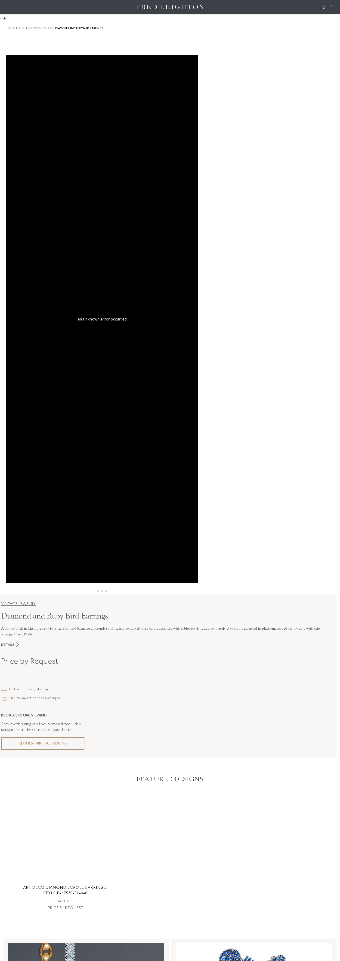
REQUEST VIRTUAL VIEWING (43, 743)
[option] (65, 853)
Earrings (34, 28)
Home (11, 28)
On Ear (48, 28)
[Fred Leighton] (170, 7)
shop (21, 28)
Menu (11, 7)
